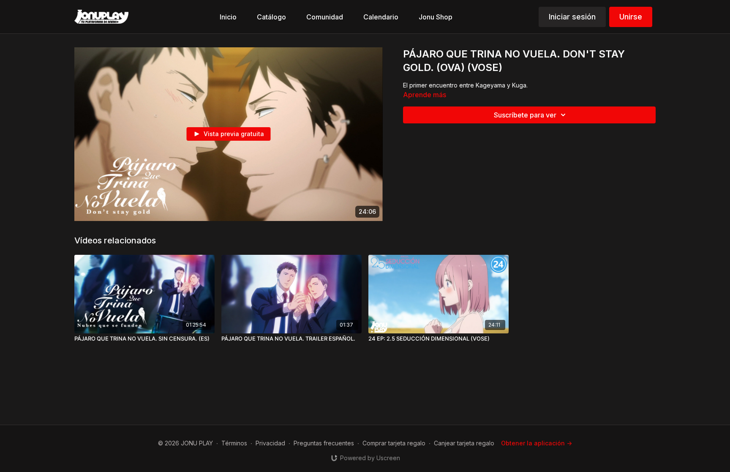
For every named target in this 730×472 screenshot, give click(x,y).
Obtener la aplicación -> (536, 443)
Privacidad (270, 443)
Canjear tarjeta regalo (464, 443)
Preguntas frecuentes (324, 443)
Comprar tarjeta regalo (393, 443)
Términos (234, 443)
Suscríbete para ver (525, 115)
